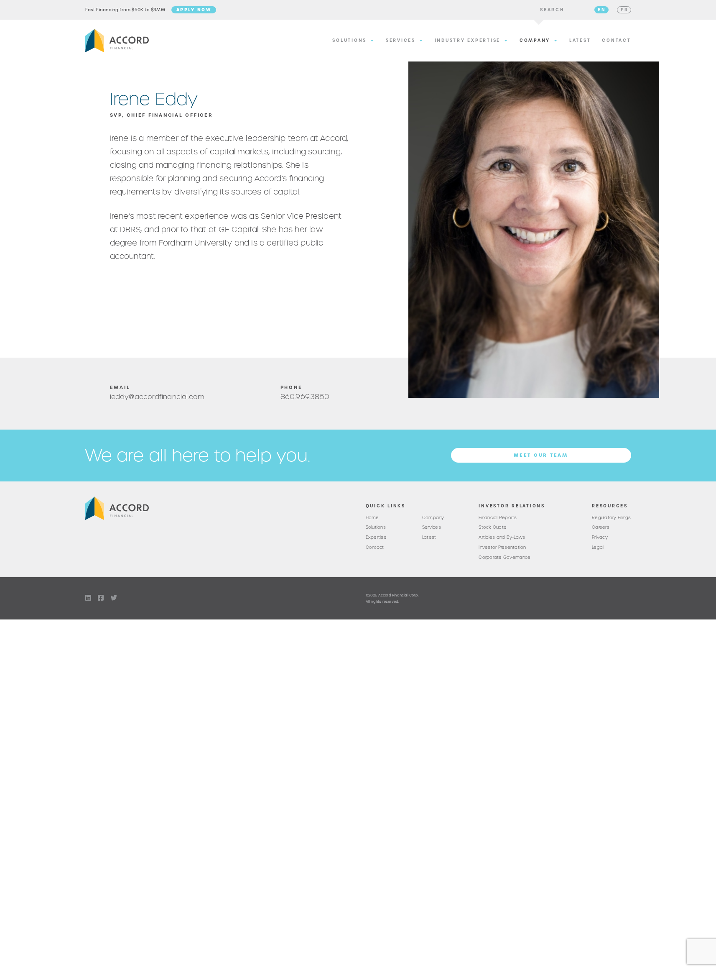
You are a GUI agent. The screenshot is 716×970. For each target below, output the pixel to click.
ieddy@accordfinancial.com (157, 396)
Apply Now (193, 10)
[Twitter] (113, 598)
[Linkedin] (88, 598)
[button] (552, 10)
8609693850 (304, 396)
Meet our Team (541, 455)
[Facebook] (101, 598)
